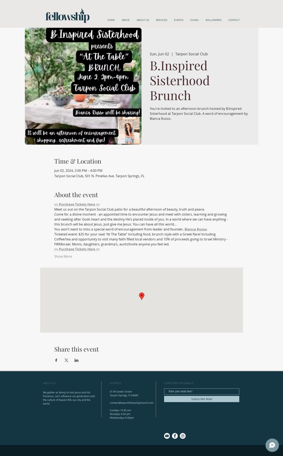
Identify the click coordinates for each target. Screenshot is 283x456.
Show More (63, 256)
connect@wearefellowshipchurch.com (132, 402)
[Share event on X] (66, 360)
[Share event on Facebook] (56, 360)
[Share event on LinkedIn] (77, 360)
